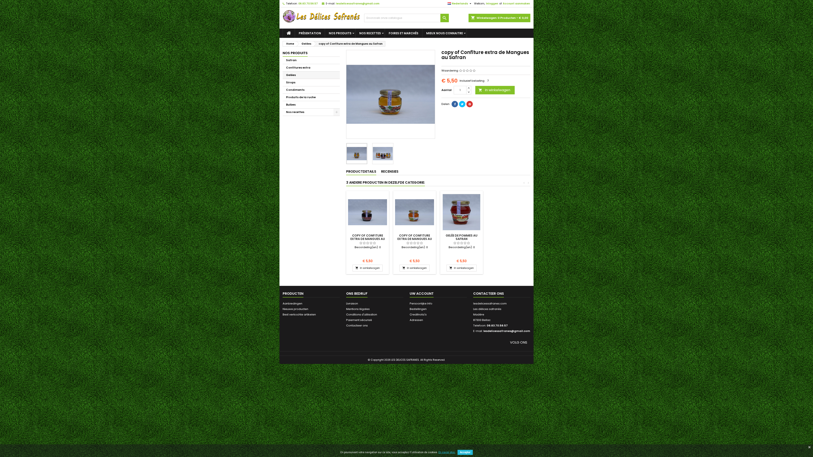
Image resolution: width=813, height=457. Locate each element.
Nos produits (340, 33)
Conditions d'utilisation (361, 314)
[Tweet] (462, 104)
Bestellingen (418, 309)
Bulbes (291, 105)
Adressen (416, 320)
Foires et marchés (403, 33)
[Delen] (455, 104)
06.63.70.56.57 (308, 3)
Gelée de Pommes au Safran (461, 237)
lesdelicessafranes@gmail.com (357, 3)
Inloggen (492, 3)
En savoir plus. (446, 452)
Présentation (310, 33)
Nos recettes (370, 33)
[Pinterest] (469, 104)
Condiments (295, 90)
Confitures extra (298, 68)
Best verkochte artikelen (299, 314)
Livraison (352, 303)
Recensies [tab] (389, 171)
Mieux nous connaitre (444, 33)
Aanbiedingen (292, 303)
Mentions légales (358, 309)
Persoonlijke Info (421, 303)
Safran (291, 60)
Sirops (290, 82)
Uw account (422, 293)
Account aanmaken (516, 3)
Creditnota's (418, 314)
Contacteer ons (357, 325)
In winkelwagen (494, 90)
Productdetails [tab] (361, 171)
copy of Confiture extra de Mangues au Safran (367, 238)
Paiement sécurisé (359, 320)
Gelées (291, 75)
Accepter (465, 452)
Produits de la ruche (301, 97)
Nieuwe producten (295, 309)
